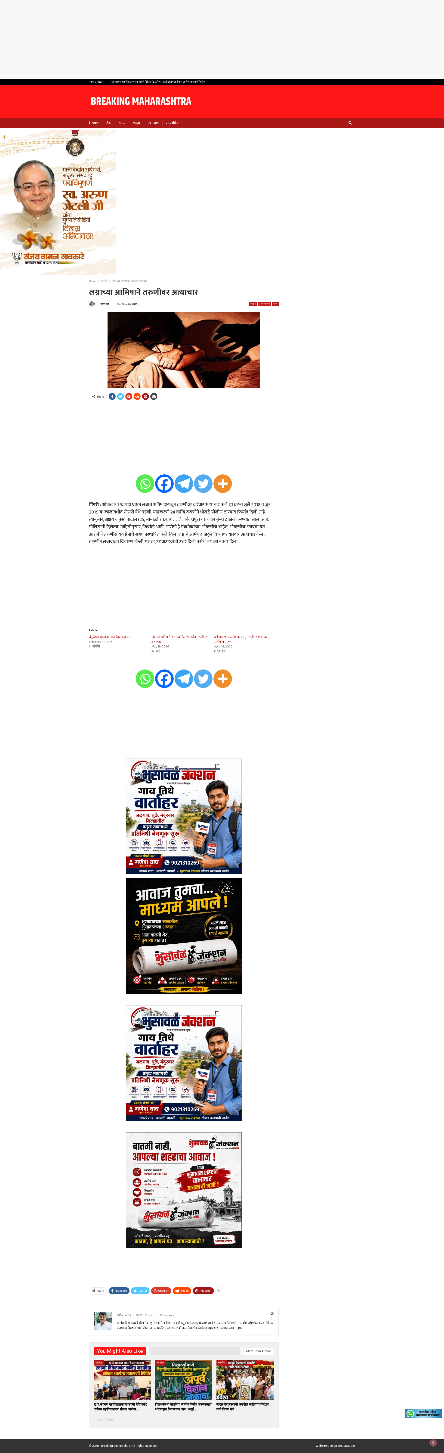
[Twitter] (203, 483)
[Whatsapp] (145, 483)
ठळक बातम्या (264, 303)
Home (94, 123)
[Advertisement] (222, 39)
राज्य (122, 123)
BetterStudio (346, 1445)
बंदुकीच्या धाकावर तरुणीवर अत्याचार (110, 637)
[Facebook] (164, 483)
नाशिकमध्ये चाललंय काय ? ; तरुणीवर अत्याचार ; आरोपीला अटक (241, 639)
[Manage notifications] (433, 1443)
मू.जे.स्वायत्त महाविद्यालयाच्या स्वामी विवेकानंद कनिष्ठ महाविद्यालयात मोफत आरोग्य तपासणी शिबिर (157, 82)
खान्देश (153, 123)
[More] (222, 483)
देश (108, 123)
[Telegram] (184, 483)
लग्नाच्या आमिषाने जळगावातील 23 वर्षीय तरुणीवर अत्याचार (179, 639)
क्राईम (137, 123)
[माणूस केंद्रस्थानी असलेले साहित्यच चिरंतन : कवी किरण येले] (245, 1380)
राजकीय (172, 123)
